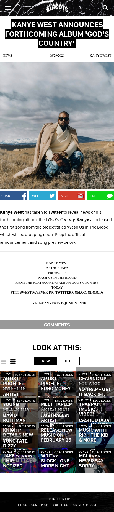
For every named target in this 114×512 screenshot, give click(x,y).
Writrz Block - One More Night (55, 461)
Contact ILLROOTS (58, 499)
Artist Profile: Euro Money (56, 384)
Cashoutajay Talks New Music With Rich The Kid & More (94, 430)
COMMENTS (57, 324)
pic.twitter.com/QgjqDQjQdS (76, 292)
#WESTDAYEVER (34, 292)
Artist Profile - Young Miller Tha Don (16, 404)
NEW (46, 360)
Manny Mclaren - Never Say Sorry (91, 458)
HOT (68, 360)
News (7, 55)
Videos (83, 400)
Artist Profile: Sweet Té (14, 384)
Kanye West (100, 55)
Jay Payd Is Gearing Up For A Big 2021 (93, 381)
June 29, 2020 (75, 303)
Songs (7, 451)
